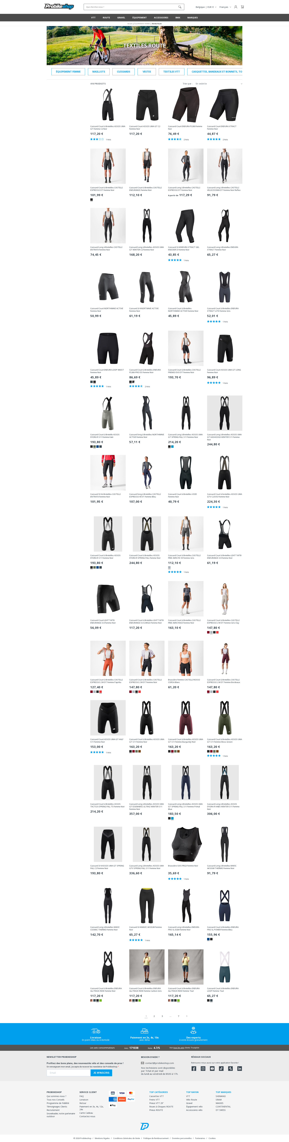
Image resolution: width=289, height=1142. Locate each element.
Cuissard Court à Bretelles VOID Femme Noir (182, 495)
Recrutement (53, 1110)
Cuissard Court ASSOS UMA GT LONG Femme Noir (224, 371)
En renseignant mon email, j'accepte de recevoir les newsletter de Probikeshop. (82, 1066)
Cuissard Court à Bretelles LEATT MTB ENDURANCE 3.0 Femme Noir (224, 556)
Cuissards (123, 71)
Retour (82, 1103)
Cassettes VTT (156, 1096)
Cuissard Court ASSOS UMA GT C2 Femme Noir (144, 127)
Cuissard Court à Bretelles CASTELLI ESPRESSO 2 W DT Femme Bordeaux (223, 681)
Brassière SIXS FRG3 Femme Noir (183, 865)
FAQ (81, 1096)
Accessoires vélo (194, 1110)
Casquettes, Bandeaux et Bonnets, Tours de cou (224, 71)
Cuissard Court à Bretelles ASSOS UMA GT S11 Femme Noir (146, 740)
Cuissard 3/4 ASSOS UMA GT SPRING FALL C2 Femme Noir (107, 867)
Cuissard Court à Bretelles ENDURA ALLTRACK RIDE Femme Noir (106, 989)
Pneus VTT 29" (156, 1103)
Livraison (83, 1099)
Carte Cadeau (86, 1112)
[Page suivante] (186, 1016)
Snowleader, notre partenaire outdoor (61, 1115)
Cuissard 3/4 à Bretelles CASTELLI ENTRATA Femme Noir (105, 495)
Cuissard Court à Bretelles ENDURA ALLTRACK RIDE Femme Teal (184, 989)
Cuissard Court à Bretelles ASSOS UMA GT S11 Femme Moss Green (224, 740)
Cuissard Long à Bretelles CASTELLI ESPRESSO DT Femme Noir (184, 188)
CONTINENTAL (223, 1106)
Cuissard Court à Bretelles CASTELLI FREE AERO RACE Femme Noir (184, 621)
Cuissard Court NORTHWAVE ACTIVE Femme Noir (106, 309)
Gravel (189, 1103)
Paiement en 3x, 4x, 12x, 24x (91, 1108)
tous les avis (178, 1047)
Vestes (147, 71)
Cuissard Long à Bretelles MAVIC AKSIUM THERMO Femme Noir (221, 867)
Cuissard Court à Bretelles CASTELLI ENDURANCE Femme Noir (145, 188)
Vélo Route (191, 1099)
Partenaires (200, 1138)
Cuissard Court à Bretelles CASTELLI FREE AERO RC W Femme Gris (184, 556)
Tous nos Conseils (55, 1099)
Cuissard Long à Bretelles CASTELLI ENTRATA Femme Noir (106, 248)
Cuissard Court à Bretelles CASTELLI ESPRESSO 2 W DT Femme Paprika (106, 681)
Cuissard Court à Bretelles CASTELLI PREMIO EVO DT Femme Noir (184, 371)
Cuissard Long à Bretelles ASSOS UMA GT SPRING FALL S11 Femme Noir (185, 435)
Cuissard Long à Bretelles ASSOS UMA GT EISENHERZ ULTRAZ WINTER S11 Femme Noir (146, 806)
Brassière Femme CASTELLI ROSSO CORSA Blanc (184, 681)
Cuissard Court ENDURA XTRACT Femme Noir (221, 127)
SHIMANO (221, 1096)
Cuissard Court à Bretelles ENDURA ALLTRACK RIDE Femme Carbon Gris (145, 989)
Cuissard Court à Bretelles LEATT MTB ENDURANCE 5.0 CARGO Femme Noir (146, 621)
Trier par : (188, 83)
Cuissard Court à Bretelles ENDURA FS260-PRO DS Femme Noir (145, 371)
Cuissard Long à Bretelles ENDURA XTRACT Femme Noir (222, 248)
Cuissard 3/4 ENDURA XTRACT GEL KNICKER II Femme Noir (183, 248)
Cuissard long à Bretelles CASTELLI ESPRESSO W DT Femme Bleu (145, 495)
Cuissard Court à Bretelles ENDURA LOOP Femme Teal (223, 989)
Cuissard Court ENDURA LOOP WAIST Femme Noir (107, 371)
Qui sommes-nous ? (56, 1096)
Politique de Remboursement (156, 1138)
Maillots (98, 71)
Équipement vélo (194, 1106)
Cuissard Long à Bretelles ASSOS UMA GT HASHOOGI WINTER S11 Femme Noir (224, 437)
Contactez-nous (87, 1116)
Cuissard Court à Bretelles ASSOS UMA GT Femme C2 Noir (107, 127)
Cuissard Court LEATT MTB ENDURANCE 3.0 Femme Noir (103, 621)
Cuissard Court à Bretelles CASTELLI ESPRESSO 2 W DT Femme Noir (145, 681)
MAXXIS (219, 1103)
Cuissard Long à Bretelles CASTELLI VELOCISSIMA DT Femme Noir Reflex (224, 188)
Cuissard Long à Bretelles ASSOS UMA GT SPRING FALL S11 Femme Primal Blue (185, 806)
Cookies (212, 1138)
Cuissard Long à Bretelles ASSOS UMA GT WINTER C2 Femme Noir (146, 248)
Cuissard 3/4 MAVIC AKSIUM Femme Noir (145, 928)
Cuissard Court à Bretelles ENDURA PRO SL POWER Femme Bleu (223, 928)
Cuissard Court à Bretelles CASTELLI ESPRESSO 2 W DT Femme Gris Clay (223, 621)
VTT (188, 1096)
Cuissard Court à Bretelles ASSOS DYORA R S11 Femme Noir (105, 556)
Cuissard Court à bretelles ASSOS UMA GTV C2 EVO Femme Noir (224, 495)
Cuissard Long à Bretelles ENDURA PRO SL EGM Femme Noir (183, 928)
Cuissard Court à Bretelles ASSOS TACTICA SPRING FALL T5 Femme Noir (107, 805)
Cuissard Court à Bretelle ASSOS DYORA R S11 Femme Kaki (105, 435)
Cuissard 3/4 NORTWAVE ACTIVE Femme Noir (144, 309)
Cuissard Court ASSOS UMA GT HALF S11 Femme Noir (106, 740)
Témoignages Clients (57, 1106)
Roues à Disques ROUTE (161, 1106)
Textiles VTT (171, 71)
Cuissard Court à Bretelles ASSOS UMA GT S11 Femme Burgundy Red (185, 740)
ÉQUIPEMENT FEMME (68, 71)
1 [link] (146, 1016)
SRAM (219, 1099)
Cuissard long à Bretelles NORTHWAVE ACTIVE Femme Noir (146, 435)
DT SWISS (221, 1110)
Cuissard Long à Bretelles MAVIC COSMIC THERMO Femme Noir (105, 928)
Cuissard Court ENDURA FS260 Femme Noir (185, 127)
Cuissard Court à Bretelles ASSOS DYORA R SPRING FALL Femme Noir (145, 556)
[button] (242, 7)
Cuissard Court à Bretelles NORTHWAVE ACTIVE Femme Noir (183, 309)
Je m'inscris (101, 1073)
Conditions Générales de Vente (126, 1138)
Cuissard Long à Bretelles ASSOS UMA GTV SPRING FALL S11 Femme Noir (146, 867)
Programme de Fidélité (58, 1103)
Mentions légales (102, 1138)
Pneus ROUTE (156, 1110)
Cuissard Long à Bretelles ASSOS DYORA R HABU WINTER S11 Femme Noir (223, 806)
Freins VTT (154, 1099)
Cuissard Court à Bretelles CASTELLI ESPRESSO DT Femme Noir (106, 188)
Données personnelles (182, 1138)
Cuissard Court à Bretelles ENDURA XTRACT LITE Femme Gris (223, 309)
